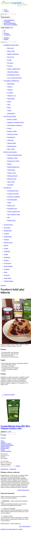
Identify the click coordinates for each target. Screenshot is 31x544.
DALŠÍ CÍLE (7, 187)
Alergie (9, 202)
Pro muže (9, 66)
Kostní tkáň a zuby (12, 208)
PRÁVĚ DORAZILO (10, 23)
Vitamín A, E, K (11, 95)
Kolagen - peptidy (12, 131)
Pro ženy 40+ (10, 57)
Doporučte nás (5, 469)
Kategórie (3, 285)
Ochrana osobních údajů (7, 445)
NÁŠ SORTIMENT (9, 20)
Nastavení (19, 490)
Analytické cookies (7, 516)
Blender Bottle (8, 230)
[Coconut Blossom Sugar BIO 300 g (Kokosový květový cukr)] (13, 422)
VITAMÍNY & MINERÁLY (11, 80)
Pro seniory (10, 63)
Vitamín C (10, 86)
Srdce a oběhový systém (13, 214)
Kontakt (3, 449)
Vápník (9, 110)
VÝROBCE (7, 21)
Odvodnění (10, 184)
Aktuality (6, 11)
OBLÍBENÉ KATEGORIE (11, 45)
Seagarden (6, 269)
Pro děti (9, 60)
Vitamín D (10, 89)
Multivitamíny (11, 83)
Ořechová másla (11, 143)
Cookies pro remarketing (8, 508)
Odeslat (18, 466)
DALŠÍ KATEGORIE (10, 116)
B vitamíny (10, 92)
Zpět (20, 526)
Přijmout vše (26, 490)
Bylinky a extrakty (12, 119)
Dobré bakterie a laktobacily (14, 125)
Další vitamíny (11, 98)
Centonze (6, 233)
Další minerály (11, 113)
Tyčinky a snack (11, 173)
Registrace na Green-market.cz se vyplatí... (12, 529)
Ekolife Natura (8, 236)
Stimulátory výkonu (12, 158)
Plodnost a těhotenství (13, 54)
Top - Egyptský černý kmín (14, 77)
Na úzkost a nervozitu (13, 193)
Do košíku (3, 435)
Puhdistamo (7, 257)
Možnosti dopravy (5, 446)
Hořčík (9, 101)
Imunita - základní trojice (13, 69)
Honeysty (6, 239)
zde (19, 523)
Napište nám (13, 469)
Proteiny (9, 164)
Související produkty (9, 394)
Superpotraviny (11, 137)
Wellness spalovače (12, 176)
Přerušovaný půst (11, 178)
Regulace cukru (11, 220)
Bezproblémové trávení (13, 75)
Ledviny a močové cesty (13, 211)
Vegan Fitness (7, 278)
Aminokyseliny (11, 170)
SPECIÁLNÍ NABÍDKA (10, 24)
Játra (8, 217)
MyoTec (6, 245)
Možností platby (5, 448)
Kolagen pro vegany (12, 134)
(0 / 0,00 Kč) (7, 35)
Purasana (6, 260)
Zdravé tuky (10, 140)
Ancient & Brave (8, 224)
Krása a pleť (10, 48)
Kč (11, 27)
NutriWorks (7, 251)
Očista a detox (11, 181)
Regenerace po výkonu (13, 161)
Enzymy (9, 128)
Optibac (6, 254)
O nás (5, 9)
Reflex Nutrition (8, 266)
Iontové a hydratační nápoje (14, 155)
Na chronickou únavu (13, 190)
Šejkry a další (10, 149)
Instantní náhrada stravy (13, 167)
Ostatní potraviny (11, 146)
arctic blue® (7, 227)
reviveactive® (7, 263)
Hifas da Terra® (8, 242)
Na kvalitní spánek (12, 199)
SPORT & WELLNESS (10, 152)
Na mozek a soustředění (13, 196)
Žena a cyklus (11, 51)
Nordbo (6, 248)
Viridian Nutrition (8, 281)
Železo (9, 107)
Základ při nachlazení (13, 72)
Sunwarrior (7, 275)
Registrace (6, 37)
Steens (5, 272)
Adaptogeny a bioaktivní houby (15, 122)
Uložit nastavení (26, 526)
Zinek (8, 104)
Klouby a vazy (11, 205)
